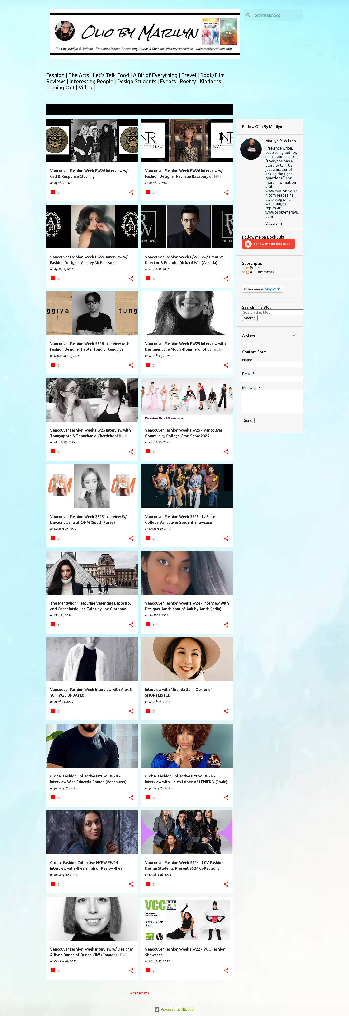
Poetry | (190, 81)
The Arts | (80, 75)
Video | (87, 87)
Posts (254, 268)
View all (223, 109)
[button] (131, 192)
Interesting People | (93, 81)
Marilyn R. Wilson (280, 141)
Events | (170, 81)
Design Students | (138, 81)
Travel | (190, 75)
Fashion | (57, 75)
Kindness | (212, 81)
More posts (139, 993)
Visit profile (274, 223)
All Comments (261, 272)
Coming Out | (62, 87)
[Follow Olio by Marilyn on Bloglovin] (262, 291)
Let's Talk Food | (113, 75)
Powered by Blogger (177, 1009)
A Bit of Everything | (157, 75)
